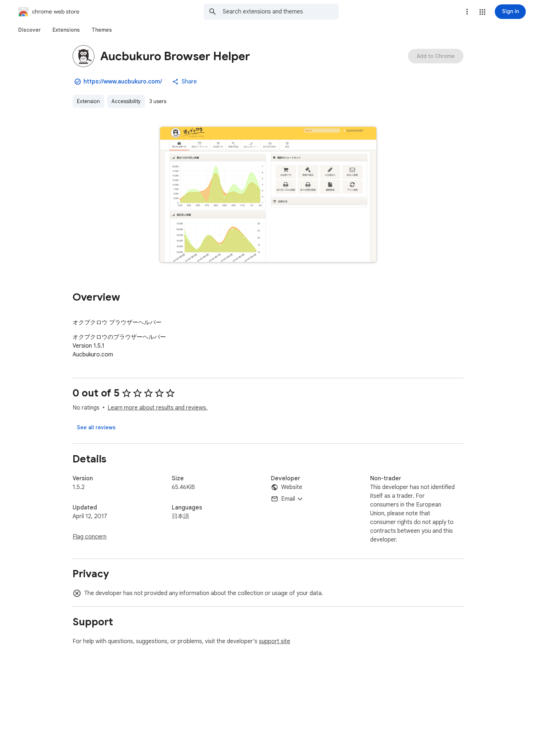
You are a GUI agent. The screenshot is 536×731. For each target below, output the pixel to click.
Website (291, 487)
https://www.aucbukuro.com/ (122, 81)
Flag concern (89, 536)
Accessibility (126, 101)
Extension (88, 101)
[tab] (29, 29)
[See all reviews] (96, 427)
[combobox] (281, 11)
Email (288, 499)
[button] (482, 12)
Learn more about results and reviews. (157, 407)
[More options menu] (467, 11)
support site (274, 641)
